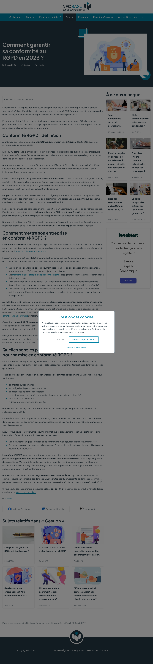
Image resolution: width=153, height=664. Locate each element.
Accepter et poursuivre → (84, 339)
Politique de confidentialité (76, 348)
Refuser (60, 339)
